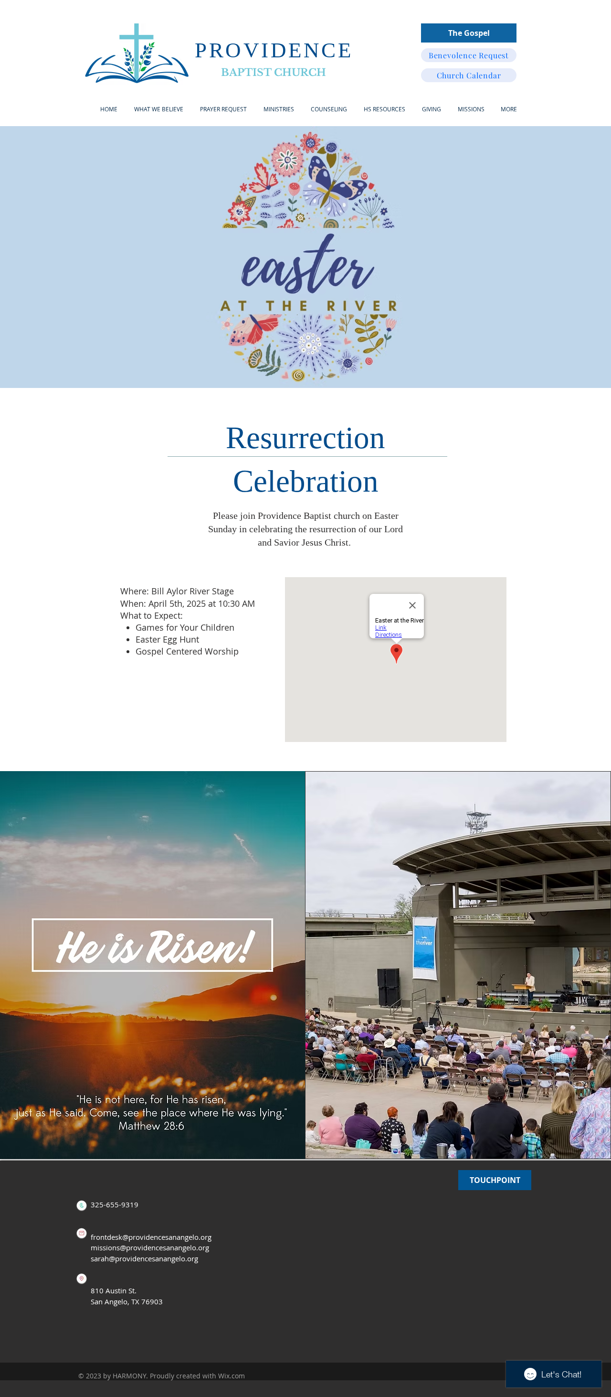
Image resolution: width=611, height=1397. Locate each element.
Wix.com (231, 1375)
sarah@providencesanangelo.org (144, 1258)
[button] (278, 109)
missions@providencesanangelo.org (150, 1247)
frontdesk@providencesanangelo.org (151, 1237)
